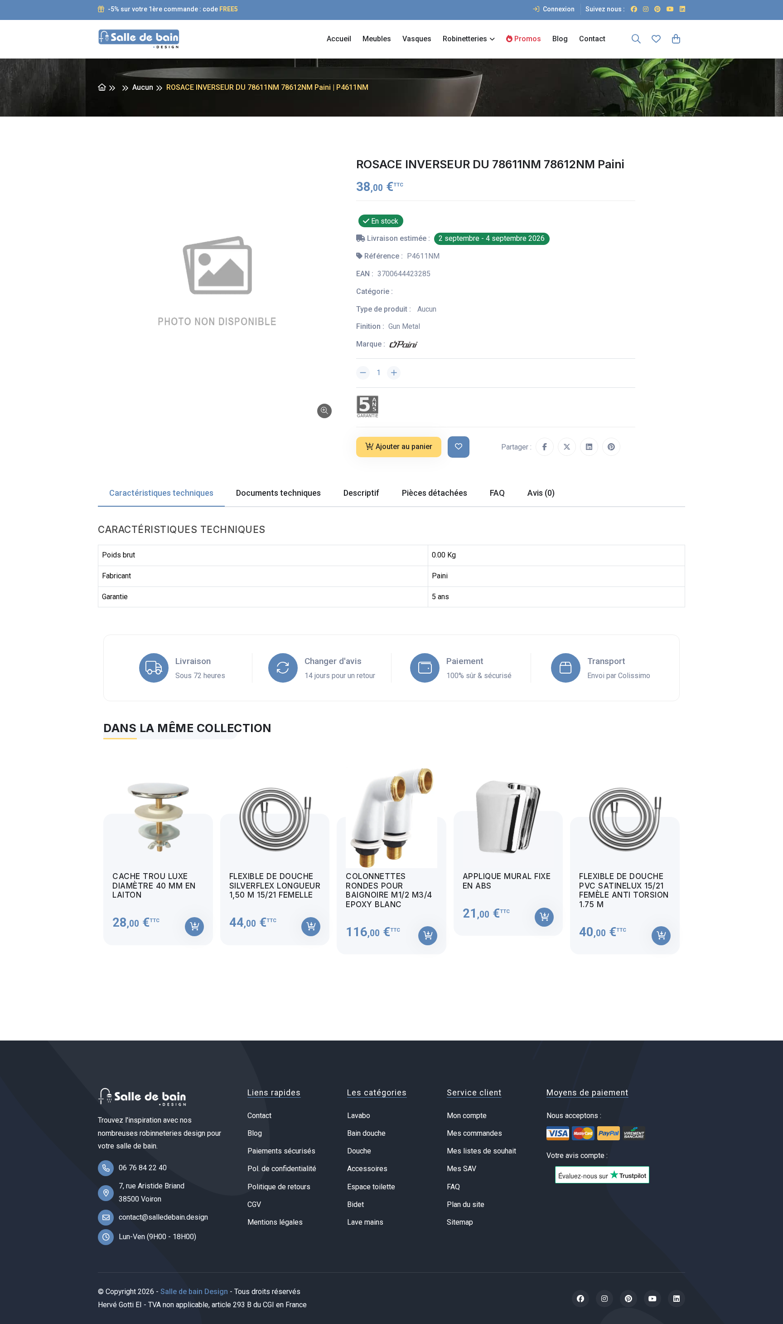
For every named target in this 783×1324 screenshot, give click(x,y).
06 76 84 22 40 (143, 1167)
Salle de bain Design (194, 1291)
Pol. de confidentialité (281, 1168)
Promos (526, 38)
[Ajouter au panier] (194, 926)
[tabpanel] (391, 852)
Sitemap (460, 1222)
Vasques (416, 38)
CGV (254, 1204)
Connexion (558, 9)
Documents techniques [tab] (278, 493)
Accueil (339, 38)
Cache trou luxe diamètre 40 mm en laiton (154, 885)
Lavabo (358, 1115)
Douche (359, 1151)
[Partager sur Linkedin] (589, 447)
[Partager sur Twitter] (567, 447)
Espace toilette (371, 1186)
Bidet (355, 1204)
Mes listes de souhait (481, 1151)
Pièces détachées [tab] (434, 493)
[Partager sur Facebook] (545, 447)
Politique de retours (278, 1186)
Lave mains (365, 1222)
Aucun (142, 87)
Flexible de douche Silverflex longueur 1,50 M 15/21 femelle (275, 885)
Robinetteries (465, 38)
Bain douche (366, 1133)
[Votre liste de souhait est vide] (656, 39)
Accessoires (367, 1168)
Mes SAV (461, 1168)
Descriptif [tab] (361, 493)
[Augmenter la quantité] (394, 373)
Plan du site (465, 1204)
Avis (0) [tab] (541, 493)
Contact (592, 38)
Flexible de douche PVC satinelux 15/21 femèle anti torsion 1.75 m (624, 890)
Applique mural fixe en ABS (507, 881)
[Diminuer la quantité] (363, 373)
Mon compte (467, 1115)
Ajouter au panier (404, 446)
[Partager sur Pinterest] (611, 447)
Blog (560, 38)
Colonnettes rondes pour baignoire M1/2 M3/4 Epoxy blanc (389, 890)
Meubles (376, 38)
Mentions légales (275, 1222)
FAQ (453, 1186)
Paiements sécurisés (281, 1151)
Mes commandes (474, 1133)
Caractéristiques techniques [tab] (161, 493)
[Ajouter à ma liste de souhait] (458, 447)
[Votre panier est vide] (676, 39)
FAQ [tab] (497, 493)
